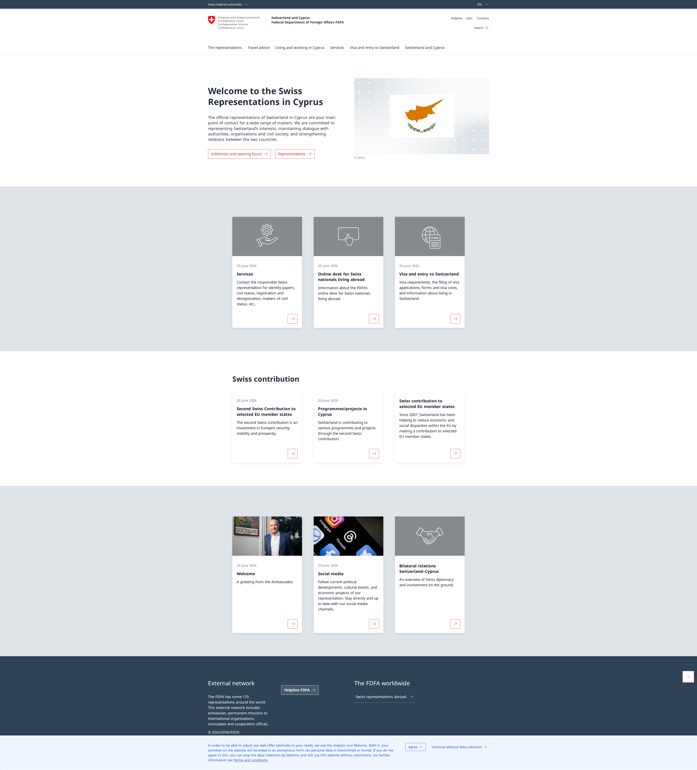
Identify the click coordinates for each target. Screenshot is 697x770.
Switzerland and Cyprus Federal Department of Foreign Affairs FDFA (307, 19)
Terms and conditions (251, 760)
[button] (225, 47)
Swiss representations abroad (381, 696)
